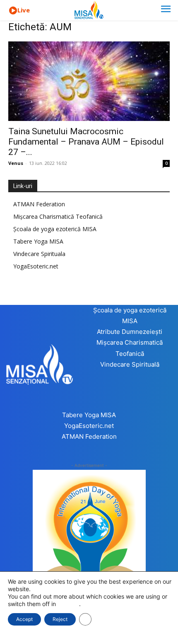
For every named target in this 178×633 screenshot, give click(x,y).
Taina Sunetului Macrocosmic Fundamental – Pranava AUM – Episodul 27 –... (86, 141)
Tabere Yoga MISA (38, 241)
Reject (60, 619)
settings (68, 603)
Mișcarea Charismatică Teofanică (58, 216)
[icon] (12, 10)
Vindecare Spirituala (39, 254)
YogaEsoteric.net (35, 266)
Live (23, 10)
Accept (24, 619)
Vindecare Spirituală (129, 364)
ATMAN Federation (39, 204)
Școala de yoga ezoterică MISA (54, 229)
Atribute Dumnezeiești (129, 332)
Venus (15, 163)
